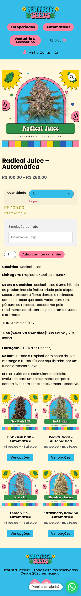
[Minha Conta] (25, 52)
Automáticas (58, 27)
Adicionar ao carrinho (41, 254)
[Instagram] (46, 584)
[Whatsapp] (35, 584)
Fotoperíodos (23, 27)
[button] (72, 77)
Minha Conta (39, 52)
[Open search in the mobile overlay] (56, 52)
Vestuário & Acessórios (25, 40)
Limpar (33, 201)
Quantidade (16, 192)
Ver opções (20, 457)
